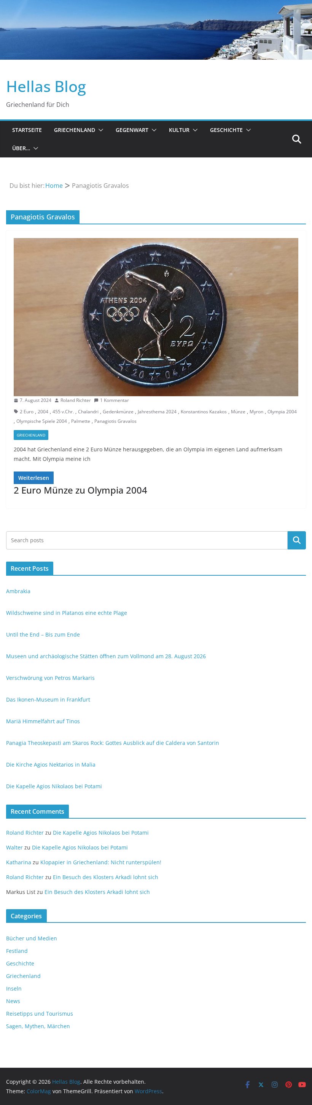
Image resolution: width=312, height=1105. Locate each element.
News (13, 1001)
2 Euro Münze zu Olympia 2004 (80, 490)
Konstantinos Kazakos (204, 411)
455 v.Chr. (63, 411)
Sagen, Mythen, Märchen (38, 1026)
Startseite (27, 129)
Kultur (179, 129)
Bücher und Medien (31, 938)
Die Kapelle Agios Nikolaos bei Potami (54, 786)
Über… (21, 148)
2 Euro (26, 411)
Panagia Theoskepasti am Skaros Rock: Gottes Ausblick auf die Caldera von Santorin (112, 742)
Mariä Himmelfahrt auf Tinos (43, 721)
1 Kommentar (114, 400)
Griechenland (74, 129)
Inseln (14, 988)
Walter (14, 847)
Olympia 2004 (282, 411)
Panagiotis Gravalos (115, 421)
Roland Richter (75, 400)
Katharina (18, 862)
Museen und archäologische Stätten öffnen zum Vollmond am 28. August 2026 (106, 656)
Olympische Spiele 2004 (41, 421)
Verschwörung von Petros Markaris (50, 677)
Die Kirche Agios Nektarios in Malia (51, 764)
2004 (43, 411)
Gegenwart (132, 129)
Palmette (80, 421)
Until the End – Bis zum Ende (43, 634)
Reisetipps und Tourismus (39, 1013)
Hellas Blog (46, 86)
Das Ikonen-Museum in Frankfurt (48, 699)
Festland (17, 950)
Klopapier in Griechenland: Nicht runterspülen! (100, 862)
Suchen (297, 540)
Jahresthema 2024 (157, 411)
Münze (238, 411)
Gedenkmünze (118, 411)
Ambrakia (18, 591)
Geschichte (226, 129)
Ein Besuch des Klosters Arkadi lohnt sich (105, 877)
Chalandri (88, 411)
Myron (256, 411)
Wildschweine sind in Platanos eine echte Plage (66, 612)
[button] (99, 130)
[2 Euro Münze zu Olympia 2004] (156, 317)
